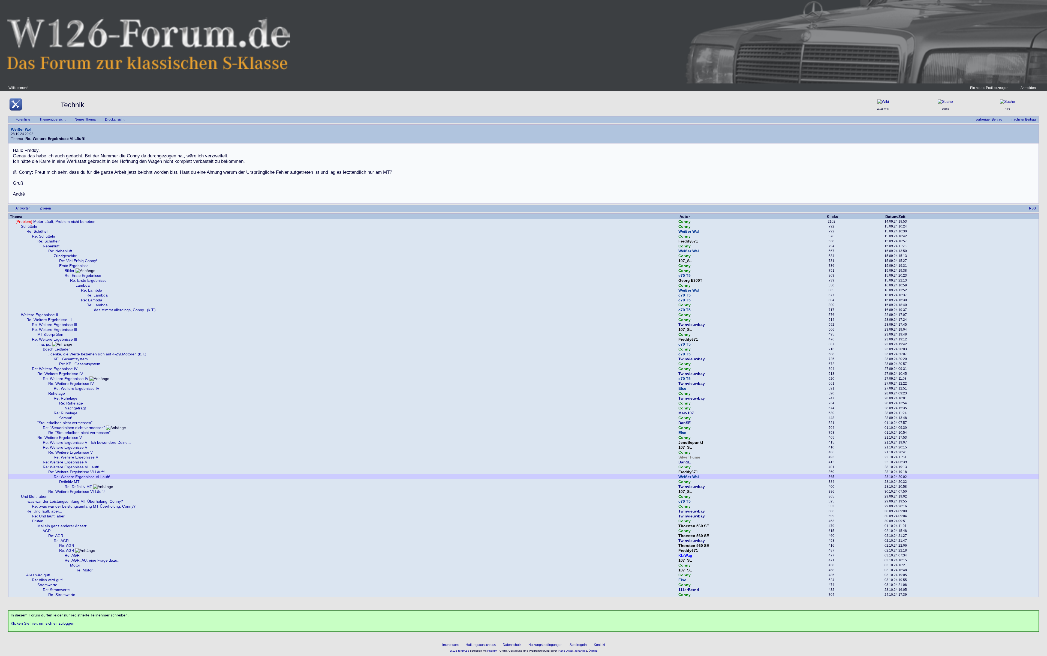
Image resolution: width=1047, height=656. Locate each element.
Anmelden (1028, 87)
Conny (684, 221)
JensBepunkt (690, 442)
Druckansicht (114, 119)
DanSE (684, 423)
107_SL (685, 261)
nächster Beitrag (1024, 119)
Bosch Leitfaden (57, 349)
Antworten (23, 208)
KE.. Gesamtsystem (71, 359)
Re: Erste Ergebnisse (83, 275)
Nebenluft (51, 246)
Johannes (580, 650)
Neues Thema (85, 119)
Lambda (83, 285)
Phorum (491, 650)
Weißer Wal (21, 129)
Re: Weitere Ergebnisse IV (54, 369)
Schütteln (29, 226)
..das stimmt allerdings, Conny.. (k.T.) (124, 310)
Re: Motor (84, 570)
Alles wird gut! (38, 575)
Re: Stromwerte (56, 590)
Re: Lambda (91, 290)
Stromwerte (47, 585)
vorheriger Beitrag (989, 119)
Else (682, 388)
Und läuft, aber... (35, 496)
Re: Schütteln (38, 231)
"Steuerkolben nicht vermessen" (64, 423)
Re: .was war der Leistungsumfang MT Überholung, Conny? (84, 506)
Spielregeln (578, 644)
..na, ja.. (44, 344)
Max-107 (686, 413)
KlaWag (685, 555)
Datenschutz (512, 644)
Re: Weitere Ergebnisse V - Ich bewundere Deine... (87, 442)
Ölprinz (593, 650)
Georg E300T (690, 280)
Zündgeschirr (65, 256)
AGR (47, 531)
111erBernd (688, 590)
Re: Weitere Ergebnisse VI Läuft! (71, 467)
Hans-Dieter (565, 650)
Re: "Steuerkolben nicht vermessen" (74, 428)
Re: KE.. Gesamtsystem (79, 364)
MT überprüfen (50, 334)
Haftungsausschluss (481, 644)
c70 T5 (684, 275)
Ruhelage (56, 393)
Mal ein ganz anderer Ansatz (62, 526)
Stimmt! (65, 418)
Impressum (450, 644)
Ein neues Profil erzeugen (989, 87)
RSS (1032, 208)
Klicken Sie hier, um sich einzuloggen (42, 623)
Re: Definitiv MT (78, 486)
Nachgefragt (75, 408)
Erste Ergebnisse (74, 265)
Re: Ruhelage (65, 398)
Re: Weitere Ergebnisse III (49, 319)
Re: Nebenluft (60, 251)
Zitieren (45, 208)
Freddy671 (688, 241)
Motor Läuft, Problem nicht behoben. (56, 221)
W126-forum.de (459, 650)
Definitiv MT (69, 482)
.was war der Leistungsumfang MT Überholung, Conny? (74, 501)
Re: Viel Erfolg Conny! (78, 261)
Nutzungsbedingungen (545, 644)
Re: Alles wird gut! (47, 580)
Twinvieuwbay (691, 324)
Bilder (69, 270)
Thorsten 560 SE (693, 526)
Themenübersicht (52, 119)
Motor (75, 565)
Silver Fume (689, 457)
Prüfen (37, 521)
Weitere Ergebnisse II (39, 315)
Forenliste (23, 119)
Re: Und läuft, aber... (44, 511)
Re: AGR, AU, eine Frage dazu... (93, 560)
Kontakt (599, 644)
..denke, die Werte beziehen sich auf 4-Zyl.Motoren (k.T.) (97, 354)
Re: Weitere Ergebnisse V (59, 437)
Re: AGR (55, 536)
